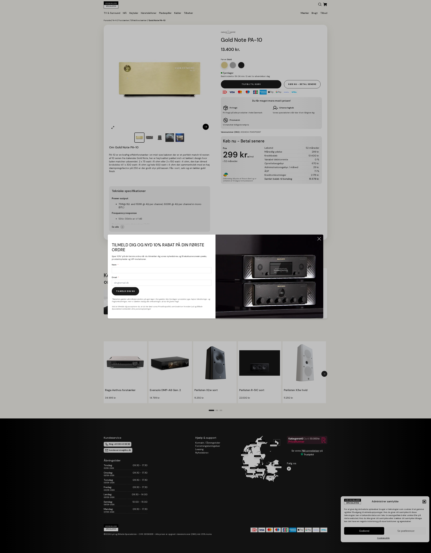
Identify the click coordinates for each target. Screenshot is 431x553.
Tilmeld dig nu (125, 291)
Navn (114, 264)
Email (114, 277)
